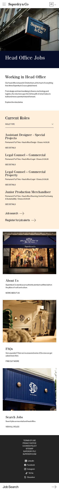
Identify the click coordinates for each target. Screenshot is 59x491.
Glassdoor (31, 477)
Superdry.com (29, 454)
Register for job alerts (17, 220)
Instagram (31, 469)
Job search (11, 213)
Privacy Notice (29, 443)
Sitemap (29, 449)
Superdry (19, 4)
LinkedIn (31, 461)
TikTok (30, 473)
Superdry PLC (29, 451)
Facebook (31, 465)
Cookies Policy (30, 446)
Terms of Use (29, 440)
